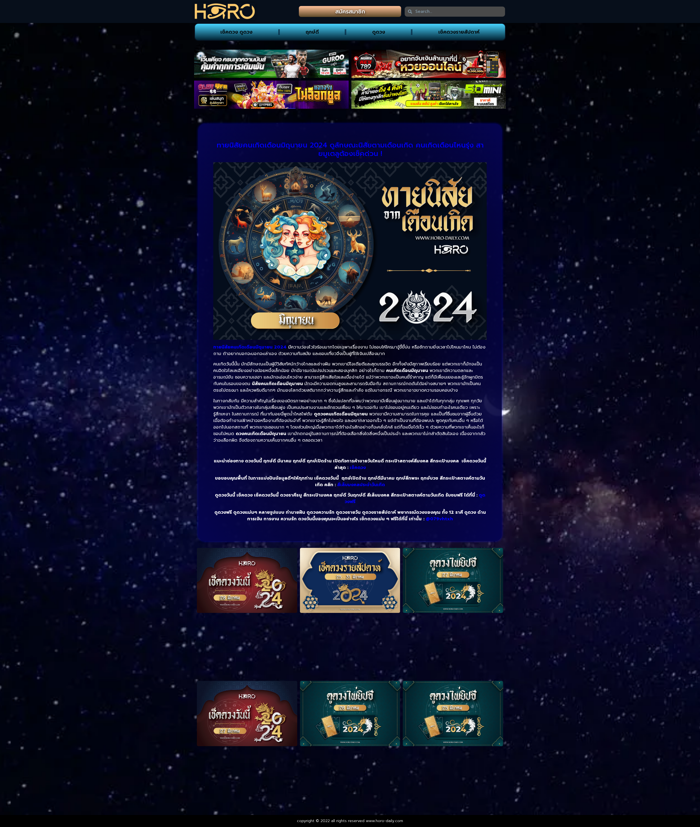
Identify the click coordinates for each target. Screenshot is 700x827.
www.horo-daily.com (384, 821)
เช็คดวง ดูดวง (236, 32)
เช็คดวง (358, 467)
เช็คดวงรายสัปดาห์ (459, 32)
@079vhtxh (439, 519)
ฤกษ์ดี (312, 32)
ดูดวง (378, 32)
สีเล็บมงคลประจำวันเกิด (361, 485)
